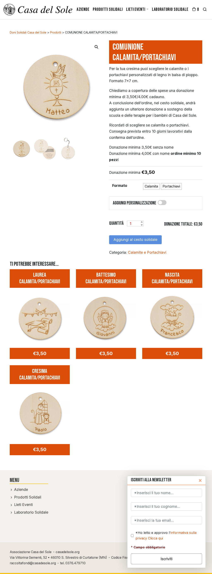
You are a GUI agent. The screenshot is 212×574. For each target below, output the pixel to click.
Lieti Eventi (23, 504)
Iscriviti (166, 559)
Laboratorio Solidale (30, 512)
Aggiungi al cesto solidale (135, 239)
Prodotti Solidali (27, 497)
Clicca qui (155, 538)
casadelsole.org (68, 552)
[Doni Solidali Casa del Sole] (38, 9)
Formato (119, 185)
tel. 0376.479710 (73, 563)
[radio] (151, 186)
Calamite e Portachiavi (147, 252)
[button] (96, 47)
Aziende (20, 489)
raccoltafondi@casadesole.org (33, 563)
